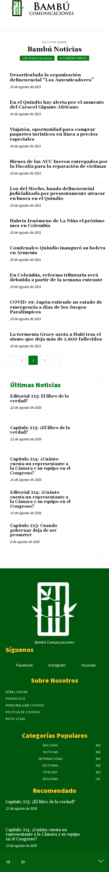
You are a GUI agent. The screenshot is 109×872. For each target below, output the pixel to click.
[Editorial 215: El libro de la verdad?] (87, 404)
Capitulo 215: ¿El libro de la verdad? (40, 430)
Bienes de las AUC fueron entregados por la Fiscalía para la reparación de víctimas (59, 164)
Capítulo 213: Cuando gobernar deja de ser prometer (33, 530)
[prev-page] (10, 360)
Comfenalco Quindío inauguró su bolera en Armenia (57, 250)
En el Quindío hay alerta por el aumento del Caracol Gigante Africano (57, 105)
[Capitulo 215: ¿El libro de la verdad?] (87, 436)
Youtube (88, 665)
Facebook (24, 665)
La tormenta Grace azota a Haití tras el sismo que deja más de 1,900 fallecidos (56, 337)
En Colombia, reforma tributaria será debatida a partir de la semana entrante (56, 277)
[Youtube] (73, 665)
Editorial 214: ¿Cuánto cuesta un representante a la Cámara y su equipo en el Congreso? (40, 499)
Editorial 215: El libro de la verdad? (39, 399)
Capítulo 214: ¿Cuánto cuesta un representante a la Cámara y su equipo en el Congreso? (40, 466)
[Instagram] (41, 665)
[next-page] (56, 360)
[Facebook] (9, 665)
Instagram (56, 665)
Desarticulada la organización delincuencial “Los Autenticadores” (52, 77)
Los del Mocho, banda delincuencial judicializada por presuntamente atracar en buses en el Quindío (57, 193)
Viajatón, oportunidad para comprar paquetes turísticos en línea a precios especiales (54, 134)
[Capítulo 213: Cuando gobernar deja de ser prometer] (87, 534)
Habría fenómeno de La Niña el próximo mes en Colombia (57, 223)
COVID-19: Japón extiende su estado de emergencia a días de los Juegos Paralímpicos (56, 307)
